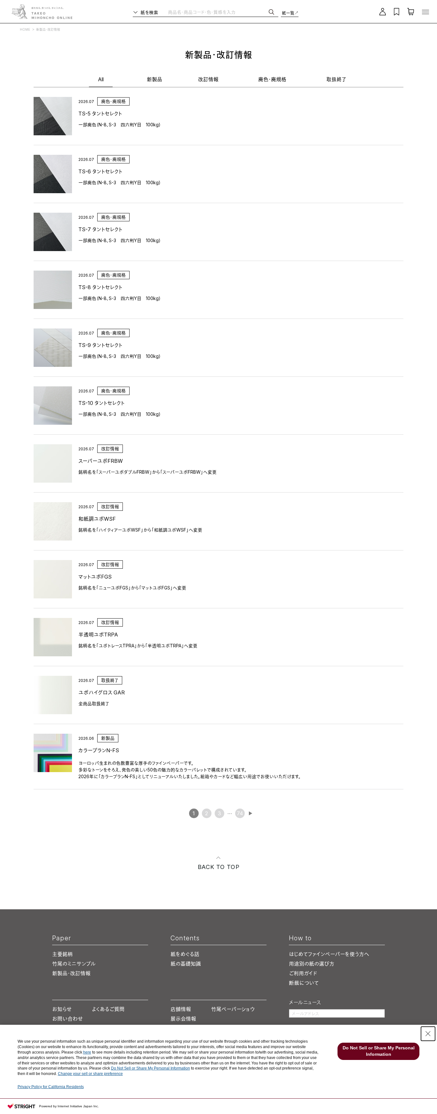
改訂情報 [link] (110, 448)
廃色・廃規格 (272, 79)
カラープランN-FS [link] (98, 750)
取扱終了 (336, 79)
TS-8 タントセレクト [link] (100, 287)
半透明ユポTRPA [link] (98, 634)
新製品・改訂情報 (71, 973)
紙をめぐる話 (185, 954)
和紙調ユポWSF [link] (97, 519)
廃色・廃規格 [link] (113, 101)
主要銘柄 (62, 954)
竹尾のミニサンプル (74, 963)
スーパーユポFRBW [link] (100, 461)
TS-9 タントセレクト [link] (100, 345)
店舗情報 (181, 1009)
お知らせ (62, 1009)
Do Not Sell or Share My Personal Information (150, 1068)
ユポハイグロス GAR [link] (101, 692)
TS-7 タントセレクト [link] (100, 229)
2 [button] (206, 813)
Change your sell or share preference (90, 1073)
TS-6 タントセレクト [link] (100, 171)
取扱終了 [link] (109, 680)
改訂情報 (208, 79)
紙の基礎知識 (186, 963)
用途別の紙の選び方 (311, 963)
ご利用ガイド (303, 973)
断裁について (304, 983)
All (101, 79)
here (87, 1052)
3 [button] (219, 813)
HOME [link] (25, 29)
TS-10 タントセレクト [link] (101, 403)
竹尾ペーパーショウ (233, 1009)
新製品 (154, 79)
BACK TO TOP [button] (219, 867)
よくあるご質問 (108, 1009)
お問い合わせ (67, 1018)
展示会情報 (183, 1018)
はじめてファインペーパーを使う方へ (329, 954)
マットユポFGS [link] (95, 576)
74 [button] (240, 813)
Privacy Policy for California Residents (51, 1087)
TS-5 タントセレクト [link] (100, 113)
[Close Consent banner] (428, 1034)
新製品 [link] (108, 738)
